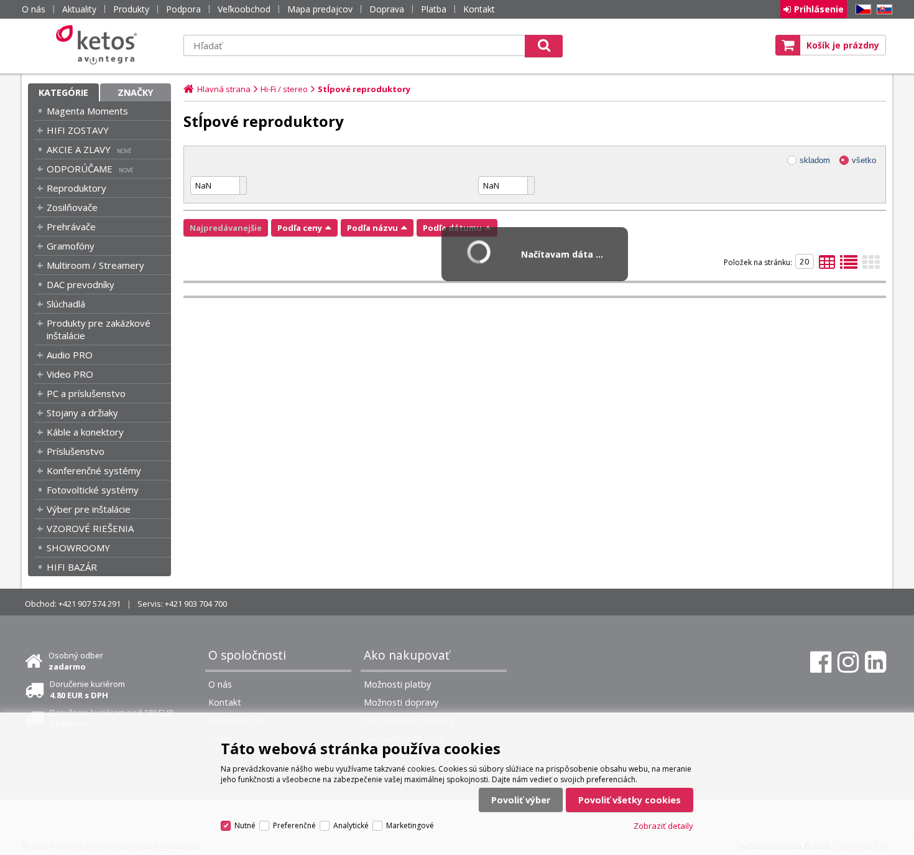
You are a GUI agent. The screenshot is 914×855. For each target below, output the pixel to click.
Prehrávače (71, 226)
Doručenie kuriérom (87, 689)
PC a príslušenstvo (86, 393)
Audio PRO (70, 354)
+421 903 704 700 (196, 603)
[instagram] (848, 662)
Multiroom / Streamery (95, 265)
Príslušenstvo (75, 451)
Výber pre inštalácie (89, 509)
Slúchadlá (66, 303)
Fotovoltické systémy (93, 490)
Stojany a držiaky (82, 412)
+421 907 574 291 (89, 603)
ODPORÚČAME (80, 168)
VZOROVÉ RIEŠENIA (90, 528)
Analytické (351, 825)
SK (882, 9)
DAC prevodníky (80, 284)
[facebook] (820, 662)
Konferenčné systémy (94, 470)
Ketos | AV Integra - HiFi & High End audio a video (99, 45)
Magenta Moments (87, 111)
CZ (861, 9)
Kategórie (63, 92)
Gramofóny (71, 246)
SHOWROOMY (78, 547)
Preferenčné (294, 825)
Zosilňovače (72, 207)
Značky (136, 92)
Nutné (245, 825)
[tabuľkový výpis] (827, 265)
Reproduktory (76, 188)
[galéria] (871, 265)
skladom (815, 160)
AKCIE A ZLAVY (79, 149)
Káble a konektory (85, 432)
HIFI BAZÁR (72, 567)
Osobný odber (75, 661)
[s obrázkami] (848, 265)
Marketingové (410, 825)
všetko (864, 160)
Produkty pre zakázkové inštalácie (98, 329)
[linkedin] (875, 662)
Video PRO (70, 374)
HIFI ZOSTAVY (78, 130)
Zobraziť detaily (663, 825)
